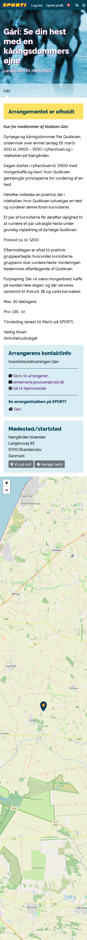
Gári (17, 408)
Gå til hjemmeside (29, 388)
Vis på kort (22, 464)
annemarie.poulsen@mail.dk (38, 381)
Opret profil (54, 5)
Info (7, 90)
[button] (69, 5)
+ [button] (6, 483)
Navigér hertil (51, 464)
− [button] (6, 490)
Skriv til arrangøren (30, 375)
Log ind (36, 5)
